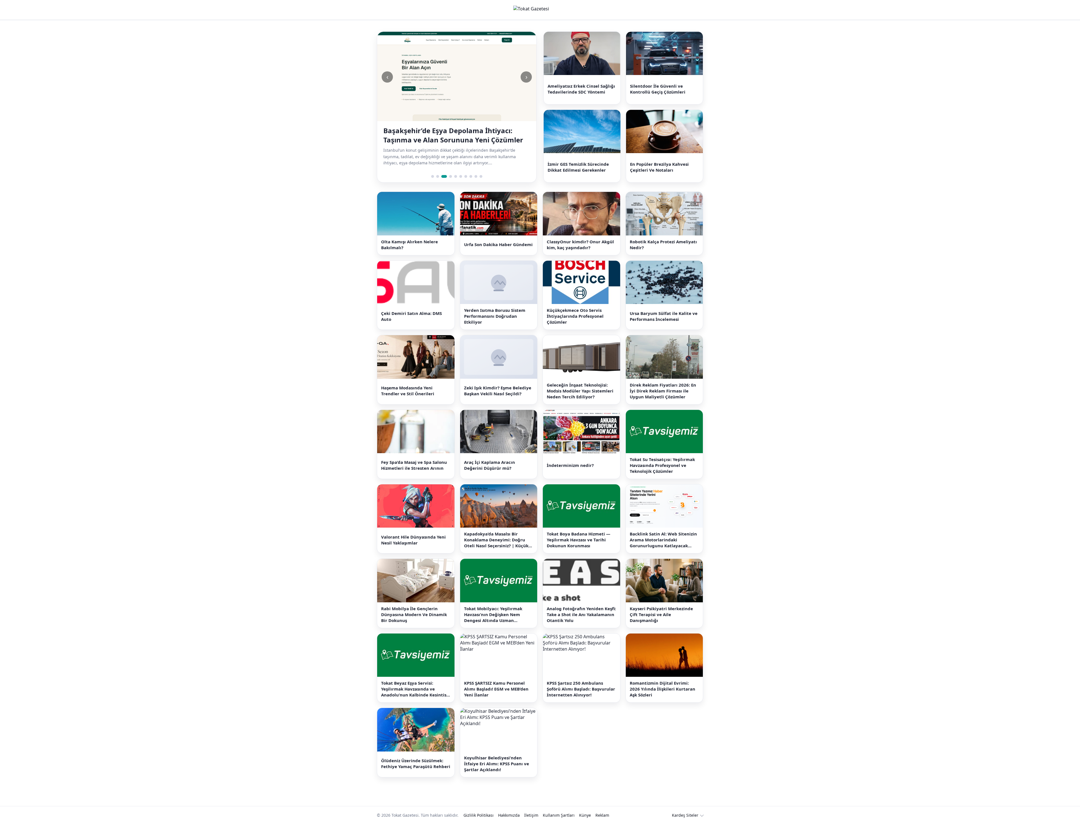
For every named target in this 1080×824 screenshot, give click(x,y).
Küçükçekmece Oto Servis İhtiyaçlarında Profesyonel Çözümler (575, 316)
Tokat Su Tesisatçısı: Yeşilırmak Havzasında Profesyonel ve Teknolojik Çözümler (662, 465)
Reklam (602, 815)
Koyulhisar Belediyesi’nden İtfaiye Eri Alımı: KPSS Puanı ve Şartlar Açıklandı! (496, 763)
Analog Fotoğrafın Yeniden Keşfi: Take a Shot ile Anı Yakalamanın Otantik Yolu (581, 614)
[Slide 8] (470, 176)
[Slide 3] (444, 176)
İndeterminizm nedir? (570, 465)
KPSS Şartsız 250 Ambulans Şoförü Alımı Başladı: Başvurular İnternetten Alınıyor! (581, 689)
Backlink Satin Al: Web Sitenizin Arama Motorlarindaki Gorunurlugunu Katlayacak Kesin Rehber (663, 540)
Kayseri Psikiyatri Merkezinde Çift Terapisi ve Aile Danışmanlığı (661, 614)
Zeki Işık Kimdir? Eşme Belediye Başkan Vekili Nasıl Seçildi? (497, 390)
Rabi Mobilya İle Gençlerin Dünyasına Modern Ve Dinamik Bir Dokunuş (414, 614)
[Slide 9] (475, 176)
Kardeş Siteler (685, 815)
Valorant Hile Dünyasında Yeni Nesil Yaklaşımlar (413, 540)
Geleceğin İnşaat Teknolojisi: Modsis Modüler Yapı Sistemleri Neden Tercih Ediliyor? (580, 390)
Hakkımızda (509, 815)
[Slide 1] (432, 176)
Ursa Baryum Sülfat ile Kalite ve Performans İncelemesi (664, 316)
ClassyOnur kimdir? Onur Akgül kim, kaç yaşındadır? (580, 244)
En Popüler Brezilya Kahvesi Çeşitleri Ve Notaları (659, 167)
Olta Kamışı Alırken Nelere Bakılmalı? (409, 244)
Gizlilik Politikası (479, 815)
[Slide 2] (437, 176)
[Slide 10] (481, 176)
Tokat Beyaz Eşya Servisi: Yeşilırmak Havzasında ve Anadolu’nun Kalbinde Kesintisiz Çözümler (415, 689)
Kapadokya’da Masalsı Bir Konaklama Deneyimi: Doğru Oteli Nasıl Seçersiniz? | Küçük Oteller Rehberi (496, 540)
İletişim (531, 815)
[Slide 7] (465, 176)
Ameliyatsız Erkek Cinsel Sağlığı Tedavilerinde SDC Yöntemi (581, 89)
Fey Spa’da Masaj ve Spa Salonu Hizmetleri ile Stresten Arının (414, 465)
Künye (585, 815)
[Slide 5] (455, 176)
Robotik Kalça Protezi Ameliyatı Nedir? (663, 244)
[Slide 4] (450, 176)
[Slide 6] (460, 176)
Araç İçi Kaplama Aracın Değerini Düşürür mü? (489, 465)
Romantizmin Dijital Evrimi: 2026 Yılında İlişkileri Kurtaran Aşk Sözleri (662, 689)
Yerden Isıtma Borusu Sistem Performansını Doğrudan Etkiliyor (494, 316)
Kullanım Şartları (559, 815)
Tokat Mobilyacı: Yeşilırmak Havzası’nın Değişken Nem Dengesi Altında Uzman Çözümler (493, 614)
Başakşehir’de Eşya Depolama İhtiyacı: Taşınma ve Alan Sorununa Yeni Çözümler (453, 135)
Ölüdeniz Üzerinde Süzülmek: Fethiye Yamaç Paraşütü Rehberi (415, 763)
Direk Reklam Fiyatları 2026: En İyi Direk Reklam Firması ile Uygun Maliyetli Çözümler (663, 390)
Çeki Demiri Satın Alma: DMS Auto (411, 316)
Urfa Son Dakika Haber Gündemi (498, 244)
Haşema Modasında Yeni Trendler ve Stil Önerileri (407, 390)
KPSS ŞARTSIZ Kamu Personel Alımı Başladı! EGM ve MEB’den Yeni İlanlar (496, 689)
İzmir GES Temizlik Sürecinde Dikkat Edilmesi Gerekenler (578, 167)
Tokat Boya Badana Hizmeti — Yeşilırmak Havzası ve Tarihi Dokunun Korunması (578, 539)
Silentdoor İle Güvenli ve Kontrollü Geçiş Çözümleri (657, 89)
